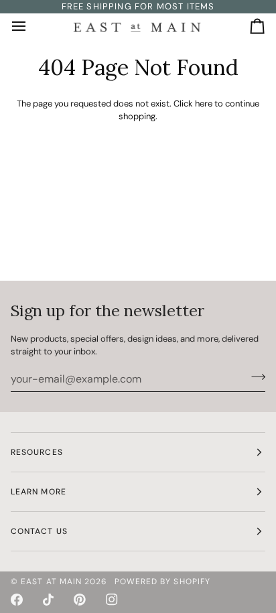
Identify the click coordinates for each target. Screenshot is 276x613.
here (203, 103)
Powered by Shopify (162, 581)
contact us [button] (39, 531)
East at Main (51, 581)
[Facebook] (17, 600)
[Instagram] (112, 600)
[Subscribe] (254, 377)
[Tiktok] (48, 600)
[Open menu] (31, 26)
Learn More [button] (38, 491)
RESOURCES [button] (37, 452)
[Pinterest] (80, 600)
